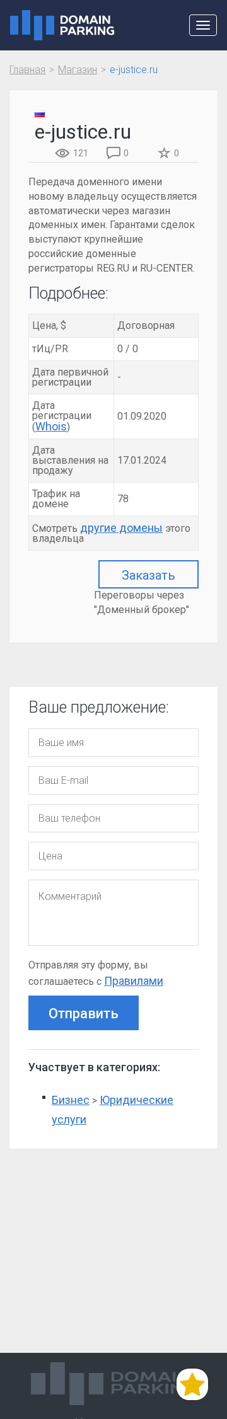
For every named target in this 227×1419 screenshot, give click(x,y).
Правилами (133, 980)
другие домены (121, 527)
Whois (51, 426)
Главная (27, 70)
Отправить (84, 1013)
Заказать (148, 575)
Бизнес (71, 1099)
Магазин (77, 70)
